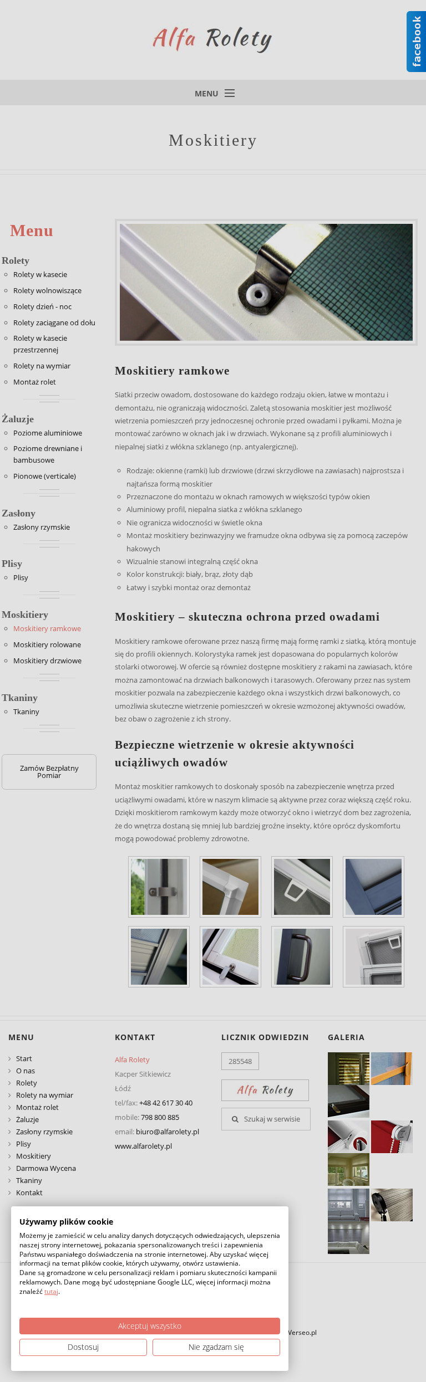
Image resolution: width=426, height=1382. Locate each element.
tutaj (51, 1291)
